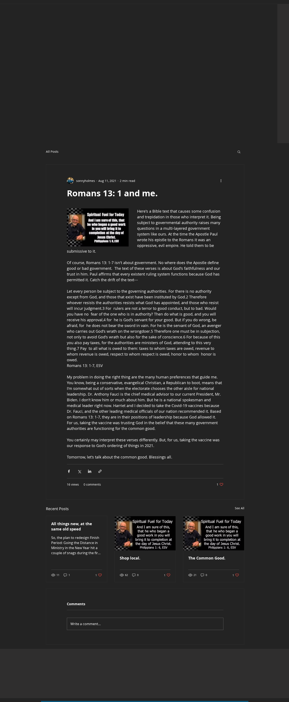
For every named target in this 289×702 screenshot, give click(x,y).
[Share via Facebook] (69, 471)
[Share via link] (100, 471)
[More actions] (220, 180)
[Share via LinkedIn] (90, 471)
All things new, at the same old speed (71, 526)
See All (239, 508)
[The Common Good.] (213, 533)
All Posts (52, 152)
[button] (239, 151)
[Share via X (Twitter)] (79, 471)
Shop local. (130, 558)
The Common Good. (206, 558)
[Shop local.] (145, 533)
